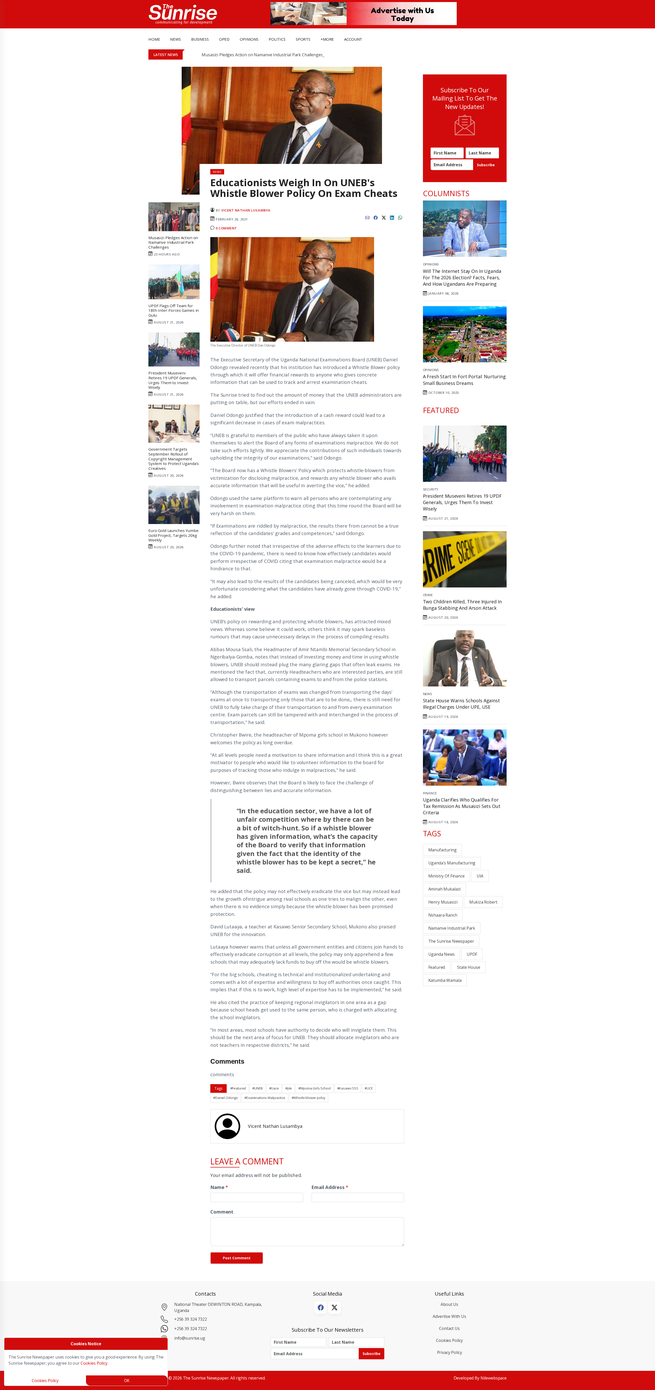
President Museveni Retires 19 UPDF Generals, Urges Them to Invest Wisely (462, 502)
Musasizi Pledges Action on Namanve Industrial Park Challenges (262, 55)
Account (353, 39)
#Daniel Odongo (225, 1097)
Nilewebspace (494, 1378)
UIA (480, 876)
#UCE (369, 1088)
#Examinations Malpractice (264, 1097)
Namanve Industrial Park (451, 928)
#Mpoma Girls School (314, 1088)
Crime (428, 595)
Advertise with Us (449, 1316)
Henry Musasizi (442, 902)
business (200, 39)
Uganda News (441, 954)
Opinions (431, 264)
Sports (303, 39)
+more (327, 39)
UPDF (472, 954)
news (175, 39)
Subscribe (486, 164)
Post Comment (236, 1257)
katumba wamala (445, 980)
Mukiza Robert (483, 902)
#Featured (238, 1088)
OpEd (224, 39)
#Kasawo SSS (347, 1088)
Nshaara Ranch (442, 915)
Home (154, 39)
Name (219, 1187)
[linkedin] (392, 217)
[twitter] (384, 217)
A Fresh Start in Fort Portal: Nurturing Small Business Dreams (464, 379)
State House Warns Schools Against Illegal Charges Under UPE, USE (461, 703)
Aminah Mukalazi (444, 889)
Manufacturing (442, 850)
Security (431, 489)
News (427, 694)
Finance (430, 793)
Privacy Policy (449, 1352)
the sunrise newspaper (451, 941)
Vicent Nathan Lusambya (245, 210)
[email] (367, 217)
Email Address (329, 1187)
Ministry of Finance (446, 876)
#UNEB (257, 1088)
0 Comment (226, 228)
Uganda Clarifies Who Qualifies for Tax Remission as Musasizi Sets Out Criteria (461, 806)
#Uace (274, 1088)
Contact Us (449, 1328)
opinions (249, 39)
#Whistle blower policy (309, 1097)
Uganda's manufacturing (452, 863)
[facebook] (376, 217)
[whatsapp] (400, 217)
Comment (221, 1211)
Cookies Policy (449, 1340)
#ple (288, 1088)
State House (468, 967)
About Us (449, 1304)
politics (277, 39)
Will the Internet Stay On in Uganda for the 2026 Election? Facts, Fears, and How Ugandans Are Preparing (462, 277)
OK (127, 1380)
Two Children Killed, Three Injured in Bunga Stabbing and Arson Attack (462, 604)
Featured (436, 967)
